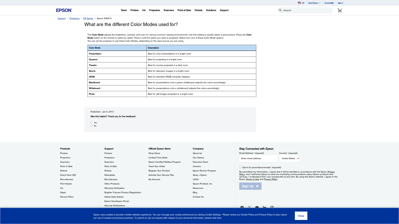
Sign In (340, 3)
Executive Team (200, 162)
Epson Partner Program (204, 170)
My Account (154, 179)
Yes (95, 123)
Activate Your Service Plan (161, 175)
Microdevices (66, 179)
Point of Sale (66, 166)
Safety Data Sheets (113, 197)
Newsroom (198, 188)
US (303, 3)
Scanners (65, 162)
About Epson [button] (313, 3)
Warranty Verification (114, 188)
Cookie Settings (213, 214)
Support (62, 18)
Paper (63, 192)
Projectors (74, 18)
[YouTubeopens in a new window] (257, 207)
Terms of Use (252, 179)
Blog (195, 192)
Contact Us (198, 197)
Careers (197, 166)
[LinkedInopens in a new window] (264, 207)
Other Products (111, 183)
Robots (63, 170)
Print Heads (66, 183)
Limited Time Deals (158, 157)
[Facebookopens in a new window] (242, 207)
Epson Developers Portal (116, 201)
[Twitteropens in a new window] (249, 207)
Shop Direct (154, 153)
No (95, 126)
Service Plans (67, 197)
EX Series (88, 18)
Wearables (109, 175)
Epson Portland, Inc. (203, 183)
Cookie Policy (247, 214)
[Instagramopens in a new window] (272, 207)
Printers (64, 153)
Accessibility (329, 3)
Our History (198, 157)
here (219, 217)
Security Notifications (114, 205)
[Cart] (340, 10)
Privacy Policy (270, 179)
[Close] (301, 216)
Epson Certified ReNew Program (165, 162)
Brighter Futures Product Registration (122, 192)
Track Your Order (157, 166)
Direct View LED (68, 175)
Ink (61, 188)
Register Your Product (159, 170)
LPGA (196, 179)
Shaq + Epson (200, 175)
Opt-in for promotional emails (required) (261, 167)
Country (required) (288, 153)
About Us (197, 153)
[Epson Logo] (64, 10)
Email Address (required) (251, 153)
